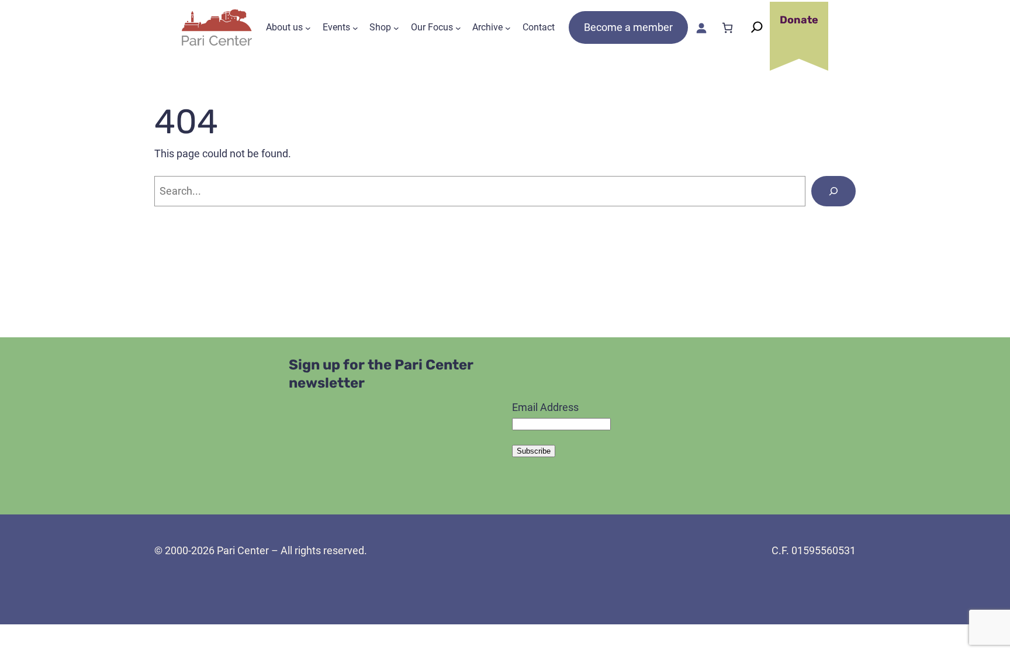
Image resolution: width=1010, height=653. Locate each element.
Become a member (628, 27)
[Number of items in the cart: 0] (727, 28)
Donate (799, 19)
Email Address (545, 407)
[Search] (833, 191)
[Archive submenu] (508, 27)
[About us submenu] (308, 27)
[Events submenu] (355, 27)
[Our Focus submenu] (458, 27)
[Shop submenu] (396, 27)
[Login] (701, 28)
